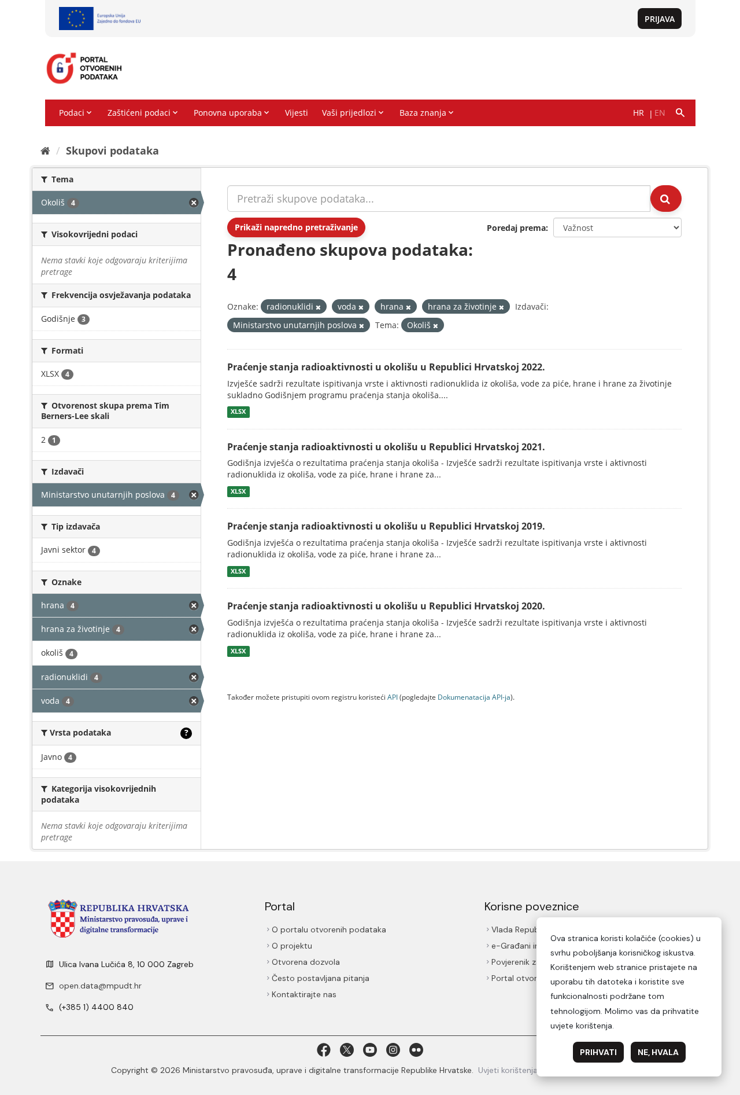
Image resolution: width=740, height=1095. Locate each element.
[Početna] (45, 150)
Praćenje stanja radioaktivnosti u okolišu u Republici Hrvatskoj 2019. (386, 526)
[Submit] (666, 198)
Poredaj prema (516, 227)
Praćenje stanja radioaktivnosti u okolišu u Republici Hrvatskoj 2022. (386, 367)
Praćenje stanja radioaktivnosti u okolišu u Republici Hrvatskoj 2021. (386, 446)
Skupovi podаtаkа (112, 150)
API (392, 696)
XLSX (238, 412)
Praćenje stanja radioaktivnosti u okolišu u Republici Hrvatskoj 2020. (386, 606)
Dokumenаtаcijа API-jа (474, 696)
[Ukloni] (318, 307)
